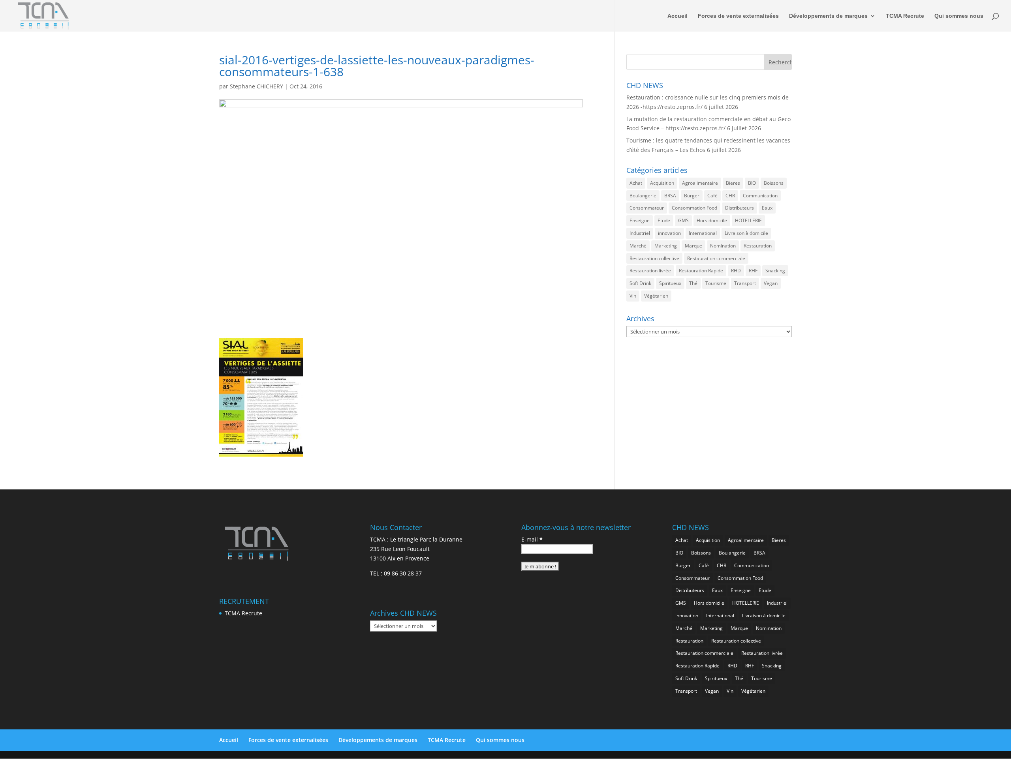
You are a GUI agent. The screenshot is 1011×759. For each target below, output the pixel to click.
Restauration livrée (650, 270)
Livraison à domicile (746, 233)
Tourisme (715, 283)
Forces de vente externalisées (738, 16)
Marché (638, 245)
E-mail (532, 539)
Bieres (733, 183)
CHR (730, 195)
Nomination (723, 245)
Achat (636, 183)
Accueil (677, 16)
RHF (753, 270)
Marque (693, 245)
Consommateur (647, 207)
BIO (752, 183)
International (703, 233)
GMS (683, 220)
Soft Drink (640, 283)
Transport (745, 283)
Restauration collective (654, 258)
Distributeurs (739, 207)
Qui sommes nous (958, 16)
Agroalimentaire (700, 183)
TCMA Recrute (905, 16)
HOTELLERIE (748, 220)
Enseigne (640, 220)
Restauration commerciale (716, 258)
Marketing (665, 245)
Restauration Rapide (701, 270)
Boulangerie (643, 195)
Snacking (775, 270)
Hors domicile (712, 220)
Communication (760, 195)
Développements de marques (828, 16)
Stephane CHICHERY (256, 86)
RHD (736, 270)
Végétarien (656, 295)
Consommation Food (694, 207)
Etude (664, 220)
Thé (693, 283)
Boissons (774, 183)
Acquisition (662, 183)
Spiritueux (670, 283)
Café (712, 195)
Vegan (771, 283)
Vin (633, 295)
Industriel (640, 233)
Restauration (758, 245)
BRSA (670, 195)
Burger (691, 195)
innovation (669, 233)
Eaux (767, 207)
